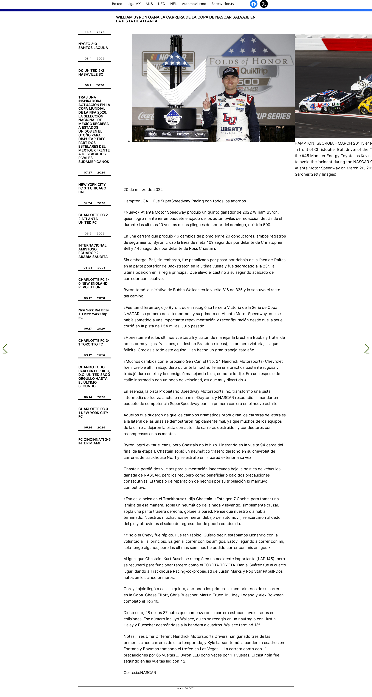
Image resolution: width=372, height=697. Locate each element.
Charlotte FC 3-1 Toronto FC (93, 342)
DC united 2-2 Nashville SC (91, 72)
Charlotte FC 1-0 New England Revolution (93, 283)
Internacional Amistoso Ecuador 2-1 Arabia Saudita (93, 251)
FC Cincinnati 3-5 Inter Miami (94, 441)
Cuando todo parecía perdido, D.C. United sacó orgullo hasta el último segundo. (94, 376)
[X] (264, 4)
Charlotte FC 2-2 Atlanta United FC (93, 219)
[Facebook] (253, 4)
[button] (5, 348)
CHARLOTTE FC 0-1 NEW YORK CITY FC (94, 413)
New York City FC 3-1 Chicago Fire (92, 188)
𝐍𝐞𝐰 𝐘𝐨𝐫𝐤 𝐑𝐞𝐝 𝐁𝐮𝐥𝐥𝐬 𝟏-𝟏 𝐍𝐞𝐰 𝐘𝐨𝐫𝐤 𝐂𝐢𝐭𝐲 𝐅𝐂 (93, 314)
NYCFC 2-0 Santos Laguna (93, 46)
